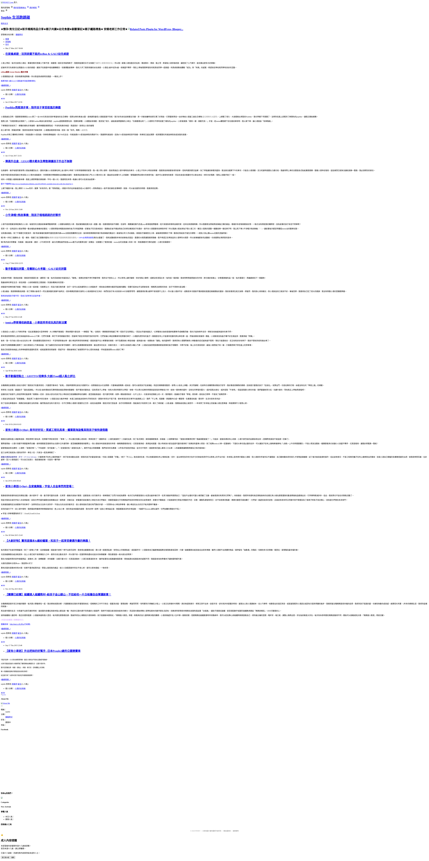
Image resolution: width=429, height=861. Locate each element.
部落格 (8, 42)
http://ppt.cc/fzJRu (17, 624)
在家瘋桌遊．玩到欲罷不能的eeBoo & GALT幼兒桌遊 (37, 53)
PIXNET (197, 831)
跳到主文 (4, 23)
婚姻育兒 (19, 35)
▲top (3, 98)
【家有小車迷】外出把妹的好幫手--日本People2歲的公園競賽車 (43, 650)
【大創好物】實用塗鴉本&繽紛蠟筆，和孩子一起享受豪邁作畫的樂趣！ (48, 540)
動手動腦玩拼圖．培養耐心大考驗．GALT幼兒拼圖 (35, 268)
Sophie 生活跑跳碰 (15, 17)
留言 (19, 90)
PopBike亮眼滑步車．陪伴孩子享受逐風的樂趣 (33, 107)
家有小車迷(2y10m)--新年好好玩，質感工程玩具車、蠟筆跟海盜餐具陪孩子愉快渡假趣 (56, 429)
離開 (12, 857)
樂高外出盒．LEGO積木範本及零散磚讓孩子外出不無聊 (38, 161)
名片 (7, 44)
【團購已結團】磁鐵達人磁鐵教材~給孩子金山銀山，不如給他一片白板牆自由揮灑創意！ (58, 594)
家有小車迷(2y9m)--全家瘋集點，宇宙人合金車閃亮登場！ (39, 486)
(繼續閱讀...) (6, 85)
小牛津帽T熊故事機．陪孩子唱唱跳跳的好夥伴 (33, 215)
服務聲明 (236, 831)
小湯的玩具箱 (20, 94)
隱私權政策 (227, 831)
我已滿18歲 (5, 857)
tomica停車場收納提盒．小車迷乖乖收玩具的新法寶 (36, 322)
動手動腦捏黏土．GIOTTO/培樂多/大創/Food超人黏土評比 (40, 376)
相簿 (7, 39)
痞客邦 (14, 90)
